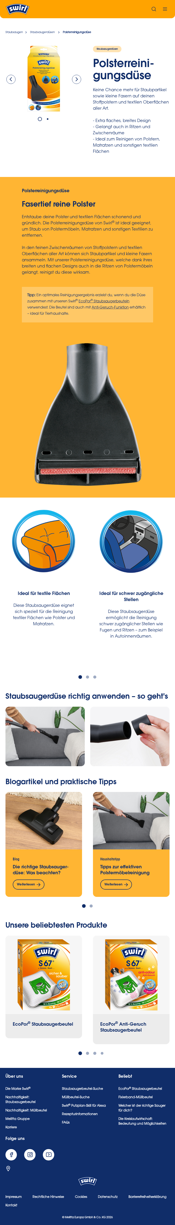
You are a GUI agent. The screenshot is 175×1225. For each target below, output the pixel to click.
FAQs (65, 1122)
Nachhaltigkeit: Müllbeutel (26, 1110)
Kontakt (11, 1205)
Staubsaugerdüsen (107, 49)
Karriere (11, 1127)
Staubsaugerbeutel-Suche (82, 1089)
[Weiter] (76, 79)
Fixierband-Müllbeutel (135, 1097)
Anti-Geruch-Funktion (110, 307)
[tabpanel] (44, 79)
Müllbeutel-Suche (76, 1097)
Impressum (13, 1197)
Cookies (81, 1197)
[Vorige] (10, 79)
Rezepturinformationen (80, 1114)
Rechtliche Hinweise (48, 1197)
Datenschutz (108, 1197)
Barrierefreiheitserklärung (147, 1197)
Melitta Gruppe (17, 1119)
